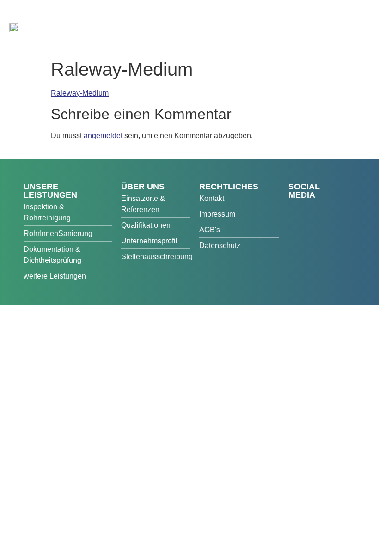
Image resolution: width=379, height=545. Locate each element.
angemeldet (103, 135)
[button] (358, 31)
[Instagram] (296, 226)
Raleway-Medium (80, 93)
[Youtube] (315, 209)
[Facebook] (296, 209)
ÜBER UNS (143, 186)
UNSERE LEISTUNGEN (50, 191)
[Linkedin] (315, 226)
